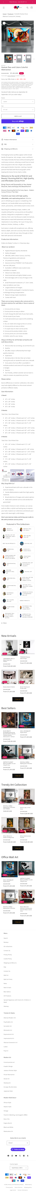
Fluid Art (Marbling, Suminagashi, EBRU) (15, 1115)
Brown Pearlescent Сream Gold (25, 687)
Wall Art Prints (8, 979)
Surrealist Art (8, 1026)
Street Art (7, 1079)
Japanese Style (8, 1091)
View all (18, 699)
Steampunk (7, 1083)
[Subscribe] (27, 1143)
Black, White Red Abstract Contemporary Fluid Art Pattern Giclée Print (26, 909)
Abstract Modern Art (10, 1018)
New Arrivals (7, 987)
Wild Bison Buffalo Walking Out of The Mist (26, 762)
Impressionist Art (9, 1038)
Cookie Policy (8, 959)
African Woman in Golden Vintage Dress (8, 836)
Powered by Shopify (19, 1184)
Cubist (6, 1046)
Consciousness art (9, 1062)
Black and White (8, 1127)
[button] (4, 8)
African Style (7, 1102)
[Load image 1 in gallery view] (9, 58)
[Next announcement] (33, 2)
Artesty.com (11, 1184)
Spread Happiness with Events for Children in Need (17, 1001)
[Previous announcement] (3, 2)
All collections (8, 946)
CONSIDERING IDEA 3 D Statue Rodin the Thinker (9, 660)
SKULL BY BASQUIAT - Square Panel (25, 731)
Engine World (8, 1123)
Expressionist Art (9, 1034)
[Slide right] (34, 59)
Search (6, 938)
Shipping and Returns (10, 963)
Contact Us (7, 950)
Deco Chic (7, 1119)
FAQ (5, 967)
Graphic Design (8, 1066)
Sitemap (6, 1006)
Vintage (6, 1111)
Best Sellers (7, 992)
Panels (3, 98)
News (5, 983)
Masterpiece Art (8, 1131)
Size (2, 106)
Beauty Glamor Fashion (9, 687)
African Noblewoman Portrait (25, 836)
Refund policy (28, 1184)
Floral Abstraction (9, 1074)
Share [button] (5, 623)
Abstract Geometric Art (10, 1042)
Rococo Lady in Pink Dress (25, 808)
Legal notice (13, 1190)
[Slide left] (2, 59)
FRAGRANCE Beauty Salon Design (25, 657)
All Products (7, 996)
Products (10, 14)
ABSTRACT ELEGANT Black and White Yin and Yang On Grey (9, 763)
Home (4, 14)
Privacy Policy (8, 954)
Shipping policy (28, 1187)
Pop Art (6, 1051)
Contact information (23, 1190)
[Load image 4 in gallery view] (18, 58)
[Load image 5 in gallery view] (27, 58)
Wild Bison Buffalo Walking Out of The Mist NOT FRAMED (9, 807)
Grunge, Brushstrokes (10, 1087)
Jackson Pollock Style (10, 1070)
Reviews (6, 942)
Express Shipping (11, 75)
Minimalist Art (8, 1030)
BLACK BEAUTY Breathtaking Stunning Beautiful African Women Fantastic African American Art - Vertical (9, 733)
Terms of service (18, 1187)
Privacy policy (9, 1187)
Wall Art (6, 975)
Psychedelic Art (8, 1022)
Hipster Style (7, 1106)
